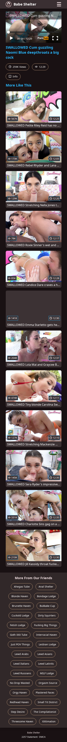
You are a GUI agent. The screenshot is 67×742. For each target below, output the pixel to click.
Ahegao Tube (22, 586)
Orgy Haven (20, 692)
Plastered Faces (45, 692)
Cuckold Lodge (20, 615)
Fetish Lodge (17, 625)
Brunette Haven (21, 606)
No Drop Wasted (20, 683)
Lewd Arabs (22, 654)
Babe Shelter (25, 4)
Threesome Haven (22, 721)
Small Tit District (47, 702)
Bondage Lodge (46, 596)
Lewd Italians (21, 663)
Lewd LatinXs (46, 663)
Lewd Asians (45, 654)
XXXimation (49, 721)
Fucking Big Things (45, 625)
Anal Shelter (46, 586)
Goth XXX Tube (18, 634)
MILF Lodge (47, 673)
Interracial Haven (46, 634)
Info (15, 76)
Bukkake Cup (47, 606)
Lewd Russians (22, 673)
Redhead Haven (19, 702)
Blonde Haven (19, 596)
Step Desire (18, 711)
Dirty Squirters (47, 615)
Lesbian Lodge (47, 644)
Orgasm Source (48, 683)
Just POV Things (20, 644)
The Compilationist (45, 711)
